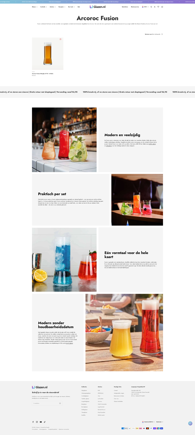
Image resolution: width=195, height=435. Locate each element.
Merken (52, 7)
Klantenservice (135, 7)
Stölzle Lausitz (101, 415)
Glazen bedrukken (118, 401)
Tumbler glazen (85, 399)
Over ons (116, 399)
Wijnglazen (84, 390)
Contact (116, 390)
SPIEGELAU (100, 393)
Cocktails (42, 7)
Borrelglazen (85, 407)
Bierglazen (84, 404)
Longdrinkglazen (85, 401)
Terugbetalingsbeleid (52, 429)
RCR (99, 390)
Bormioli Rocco (101, 409)
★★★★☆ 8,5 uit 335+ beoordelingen (83, 1)
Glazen (34, 7)
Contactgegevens (43, 429)
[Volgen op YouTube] (41, 422)
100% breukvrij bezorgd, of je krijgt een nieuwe (54, 1)
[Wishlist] (158, 7)
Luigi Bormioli (101, 407)
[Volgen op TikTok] (45, 422)
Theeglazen (84, 412)
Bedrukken (125, 7)
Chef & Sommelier (102, 404)
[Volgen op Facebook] (33, 422)
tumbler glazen (152, 144)
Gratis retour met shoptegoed (27, 1)
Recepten (61, 7)
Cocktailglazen (85, 396)
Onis (99, 396)
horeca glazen (69, 343)
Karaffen (83, 415)
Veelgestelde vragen (119, 393)
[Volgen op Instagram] (37, 422)
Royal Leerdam (101, 412)
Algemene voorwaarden (64, 429)
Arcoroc (33, 71)
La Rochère (100, 399)
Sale (79, 7)
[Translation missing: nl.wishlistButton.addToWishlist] (61, 39)
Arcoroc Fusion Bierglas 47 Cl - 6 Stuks (42, 73)
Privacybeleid (35, 429)
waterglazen (109, 146)
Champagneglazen (86, 393)
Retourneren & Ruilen (119, 396)
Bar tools (70, 7)
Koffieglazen (84, 409)
